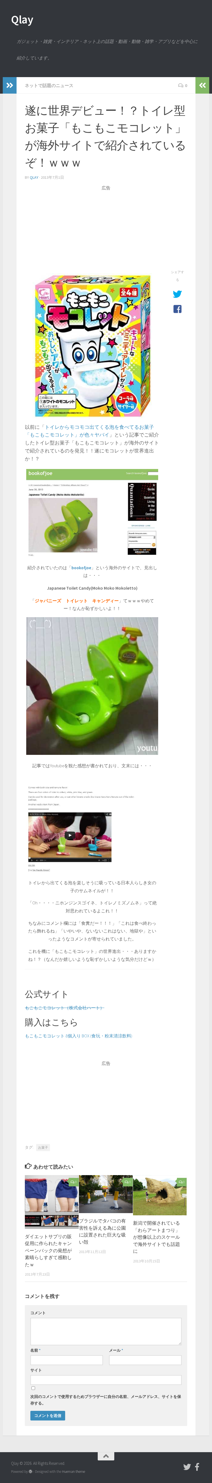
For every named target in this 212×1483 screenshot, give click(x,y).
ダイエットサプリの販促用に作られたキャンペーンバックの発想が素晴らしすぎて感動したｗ (48, 1250)
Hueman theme (73, 1471)
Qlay (22, 19)
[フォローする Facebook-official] (197, 1467)
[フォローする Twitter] (187, 1467)
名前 (35, 1350)
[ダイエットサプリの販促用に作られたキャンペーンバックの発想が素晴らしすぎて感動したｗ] (52, 1202)
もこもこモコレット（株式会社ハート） (64, 1007)
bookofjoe (81, 567)
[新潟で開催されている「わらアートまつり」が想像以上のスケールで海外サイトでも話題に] (160, 1195)
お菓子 (43, 1147)
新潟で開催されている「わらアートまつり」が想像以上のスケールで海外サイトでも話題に (156, 1237)
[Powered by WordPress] (30, 1471)
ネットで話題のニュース (49, 85)
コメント (38, 1312)
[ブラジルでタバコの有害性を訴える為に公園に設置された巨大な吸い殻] (106, 1194)
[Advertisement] (106, 229)
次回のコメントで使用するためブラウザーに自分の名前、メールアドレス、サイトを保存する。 (105, 1400)
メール (116, 1350)
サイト (36, 1370)
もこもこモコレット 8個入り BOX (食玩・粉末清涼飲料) (78, 1036)
